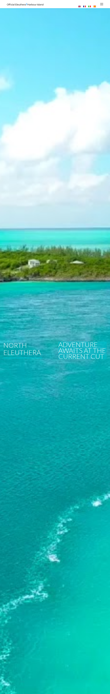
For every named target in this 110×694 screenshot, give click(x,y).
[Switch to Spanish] (94, 6)
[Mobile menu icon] (101, 4)
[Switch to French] (84, 6)
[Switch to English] (79, 6)
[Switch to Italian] (89, 6)
